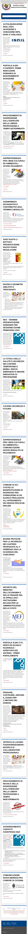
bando (4, 524)
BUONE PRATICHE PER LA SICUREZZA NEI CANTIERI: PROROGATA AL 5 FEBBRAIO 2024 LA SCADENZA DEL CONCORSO (12, 547)
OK (25, 3)
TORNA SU (5, 932)
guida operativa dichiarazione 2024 (9, 225)
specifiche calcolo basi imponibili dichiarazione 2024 (12, 227)
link (3, 894)
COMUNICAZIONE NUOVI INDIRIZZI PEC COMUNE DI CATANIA (13, 878)
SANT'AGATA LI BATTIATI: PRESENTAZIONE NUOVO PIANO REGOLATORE (11, 244)
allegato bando (6, 525)
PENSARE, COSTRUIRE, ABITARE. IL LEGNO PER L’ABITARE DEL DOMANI (14, 697)
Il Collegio (13, 922)
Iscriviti (4, 51)
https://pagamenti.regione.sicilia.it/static (10, 184)
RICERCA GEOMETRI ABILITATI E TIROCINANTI (13, 287)
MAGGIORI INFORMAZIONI (19, 3)
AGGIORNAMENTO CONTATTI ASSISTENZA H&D (12, 829)
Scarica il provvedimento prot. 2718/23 (10, 814)
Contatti (14, 924)
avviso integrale (6, 186)
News (8, 922)
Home (4, 922)
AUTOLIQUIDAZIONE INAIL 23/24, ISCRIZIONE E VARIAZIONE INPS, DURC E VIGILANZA (12, 29)
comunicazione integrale (7, 223)
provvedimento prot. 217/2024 (8, 146)
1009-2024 (5, 189)
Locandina (5, 53)
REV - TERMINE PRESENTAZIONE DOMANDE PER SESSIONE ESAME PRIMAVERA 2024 (11, 325)
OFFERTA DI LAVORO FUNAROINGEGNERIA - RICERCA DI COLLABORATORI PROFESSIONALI (14, 747)
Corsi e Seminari (7, 924)
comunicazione (6, 896)
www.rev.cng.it (8, 344)
